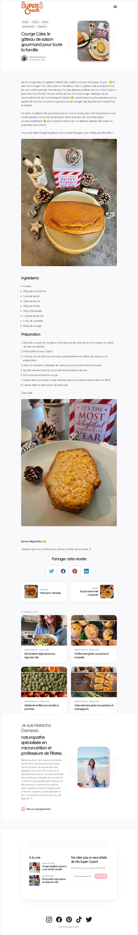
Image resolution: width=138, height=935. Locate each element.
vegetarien (42, 27)
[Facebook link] (59, 919)
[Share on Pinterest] (74, 570)
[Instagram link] (49, 919)
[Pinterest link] (69, 919)
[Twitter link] (89, 919)
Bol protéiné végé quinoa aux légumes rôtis (53, 880)
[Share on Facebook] (63, 570)
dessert (25, 22)
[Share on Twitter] (51, 570)
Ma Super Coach (72, 927)
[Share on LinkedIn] (86, 570)
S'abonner (100, 876)
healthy (35, 22)
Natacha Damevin (37, 57)
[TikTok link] (79, 919)
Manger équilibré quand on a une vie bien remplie (54, 868)
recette (45, 22)
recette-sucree (28, 27)
